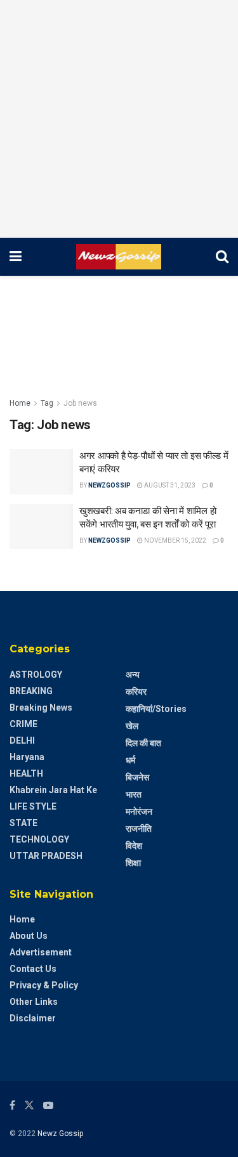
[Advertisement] (119, 119)
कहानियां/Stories (156, 709)
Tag (47, 403)
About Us (29, 936)
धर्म (130, 760)
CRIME (23, 724)
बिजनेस (137, 777)
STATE (23, 823)
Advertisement (41, 952)
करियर (136, 692)
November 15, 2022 (174, 540)
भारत (134, 794)
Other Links (34, 1002)
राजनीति (139, 829)
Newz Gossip (60, 1133)
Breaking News (41, 707)
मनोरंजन (139, 811)
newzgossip (109, 485)
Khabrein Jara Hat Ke (53, 790)
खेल (132, 726)
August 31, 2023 (169, 485)
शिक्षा (133, 863)
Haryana (27, 757)
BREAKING (31, 691)
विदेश (134, 846)
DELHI (22, 740)
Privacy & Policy (44, 985)
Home (20, 403)
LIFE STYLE (33, 806)
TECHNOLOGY (39, 839)
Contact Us (33, 969)
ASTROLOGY (36, 674)
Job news (80, 403)
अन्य (133, 674)
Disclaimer (33, 1018)
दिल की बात (143, 743)
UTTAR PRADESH (46, 856)
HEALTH (26, 773)
